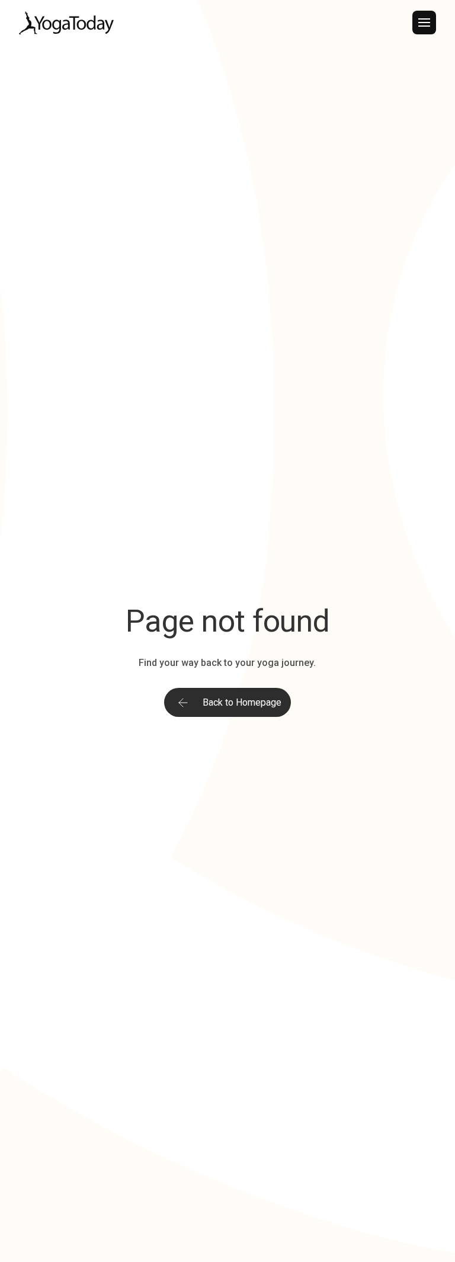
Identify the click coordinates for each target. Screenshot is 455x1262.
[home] (66, 22)
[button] (424, 22)
